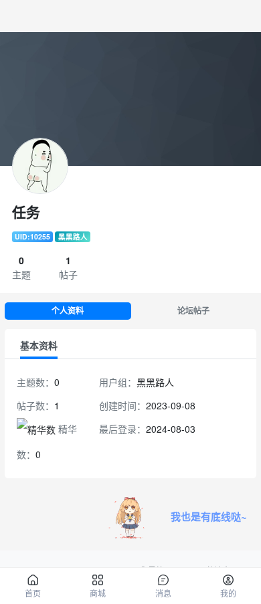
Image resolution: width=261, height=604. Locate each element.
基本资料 (39, 345)
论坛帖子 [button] (193, 311)
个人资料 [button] (68, 311)
